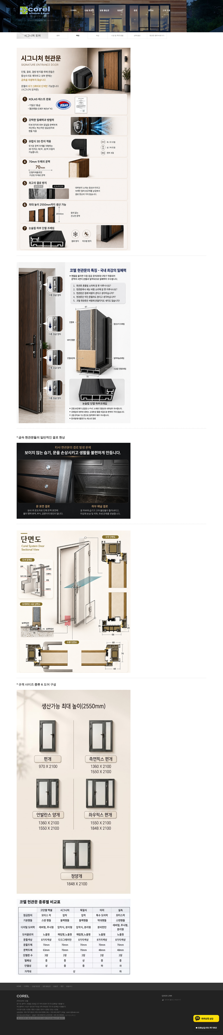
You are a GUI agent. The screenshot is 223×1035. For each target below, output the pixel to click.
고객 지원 (166, 10)
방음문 (120, 10)
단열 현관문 (89, 10)
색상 (97, 35)
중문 (135, 10)
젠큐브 (151, 10)
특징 (77, 35)
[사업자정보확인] (69, 1015)
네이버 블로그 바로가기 (173, 1000)
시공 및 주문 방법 (117, 35)
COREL (74, 10)
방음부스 (69, 986)
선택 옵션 (137, 35)
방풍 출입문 (104, 10)
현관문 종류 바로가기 (157, 35)
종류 (58, 35)
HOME (19, 986)
